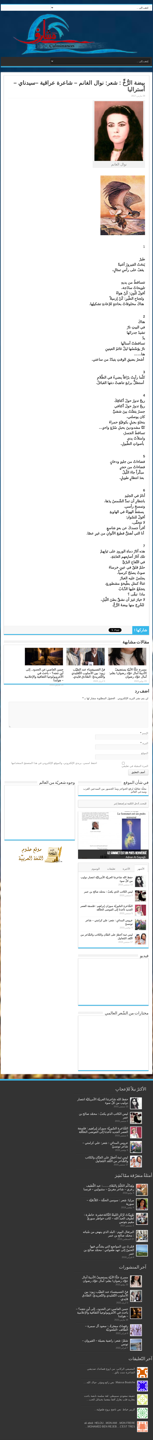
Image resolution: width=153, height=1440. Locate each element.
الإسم (145, 733)
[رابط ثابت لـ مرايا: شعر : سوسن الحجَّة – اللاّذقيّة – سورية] (141, 1204)
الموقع (144, 753)
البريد (145, 743)
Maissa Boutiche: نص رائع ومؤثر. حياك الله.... (109, 1382)
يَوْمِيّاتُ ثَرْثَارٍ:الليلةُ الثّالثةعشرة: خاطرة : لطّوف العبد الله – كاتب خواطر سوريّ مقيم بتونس (109, 1218)
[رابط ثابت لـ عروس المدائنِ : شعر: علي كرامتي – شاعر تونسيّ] (140, 924)
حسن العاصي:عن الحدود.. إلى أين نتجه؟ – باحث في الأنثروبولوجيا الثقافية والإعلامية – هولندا (44, 675)
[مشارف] (76, 34)
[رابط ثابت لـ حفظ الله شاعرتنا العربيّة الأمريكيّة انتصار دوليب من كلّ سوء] (140, 881)
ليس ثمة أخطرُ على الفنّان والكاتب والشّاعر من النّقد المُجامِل (106, 1159)
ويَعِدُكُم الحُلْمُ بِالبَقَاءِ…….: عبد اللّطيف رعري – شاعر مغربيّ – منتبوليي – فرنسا (108, 1187)
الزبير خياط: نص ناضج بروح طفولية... (114, 1409)
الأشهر (140, 868)
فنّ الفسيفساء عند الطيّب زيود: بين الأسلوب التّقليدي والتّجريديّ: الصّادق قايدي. (88, 673)
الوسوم (96, 868)
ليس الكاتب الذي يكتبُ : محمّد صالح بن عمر (108, 891)
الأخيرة (126, 868)
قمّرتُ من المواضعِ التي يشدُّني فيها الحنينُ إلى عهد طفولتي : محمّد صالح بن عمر (109, 1250)
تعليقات (111, 868)
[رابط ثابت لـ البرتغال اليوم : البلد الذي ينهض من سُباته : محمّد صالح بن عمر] (141, 1236)
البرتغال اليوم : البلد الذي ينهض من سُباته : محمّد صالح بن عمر (108, 1233)
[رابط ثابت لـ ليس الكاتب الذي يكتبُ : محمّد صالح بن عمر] (140, 895)
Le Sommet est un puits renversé (127, 853)
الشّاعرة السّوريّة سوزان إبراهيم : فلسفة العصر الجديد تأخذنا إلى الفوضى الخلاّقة (103, 1130)
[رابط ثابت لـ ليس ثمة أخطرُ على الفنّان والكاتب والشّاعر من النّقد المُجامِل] (140, 938)
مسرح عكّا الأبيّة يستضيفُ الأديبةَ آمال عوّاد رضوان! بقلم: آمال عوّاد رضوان (128, 673)
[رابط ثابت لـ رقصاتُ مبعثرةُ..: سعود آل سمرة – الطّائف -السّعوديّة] (135, 1330)
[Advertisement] (46, 958)
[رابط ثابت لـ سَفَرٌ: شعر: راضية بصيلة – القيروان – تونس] (135, 1344)
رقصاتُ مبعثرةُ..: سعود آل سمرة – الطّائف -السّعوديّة (106, 1327)
